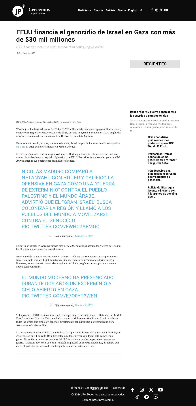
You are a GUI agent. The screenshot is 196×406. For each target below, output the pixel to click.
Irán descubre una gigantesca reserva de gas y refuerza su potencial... (162, 175)
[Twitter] (161, 10)
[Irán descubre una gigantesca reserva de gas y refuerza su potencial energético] (137, 174)
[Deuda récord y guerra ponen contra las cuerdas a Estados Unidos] (155, 90)
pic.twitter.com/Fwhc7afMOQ (61, 226)
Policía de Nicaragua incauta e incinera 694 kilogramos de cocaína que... (162, 192)
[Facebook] (152, 10)
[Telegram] (56, 360)
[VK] (70, 360)
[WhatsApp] (63, 360)
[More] (91, 360)
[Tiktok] (137, 397)
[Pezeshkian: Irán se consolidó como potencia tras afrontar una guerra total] (137, 157)
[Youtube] (166, 10)
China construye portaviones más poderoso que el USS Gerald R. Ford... (161, 141)
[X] (49, 360)
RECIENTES (155, 64)
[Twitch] (156, 397)
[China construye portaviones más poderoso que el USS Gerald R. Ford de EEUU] (137, 141)
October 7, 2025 (84, 235)
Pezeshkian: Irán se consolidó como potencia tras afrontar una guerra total (162, 158)
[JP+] (31, 10)
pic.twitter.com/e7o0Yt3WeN (59, 296)
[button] (141, 10)
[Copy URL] (84, 360)
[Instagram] (157, 10)
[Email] (77, 360)
